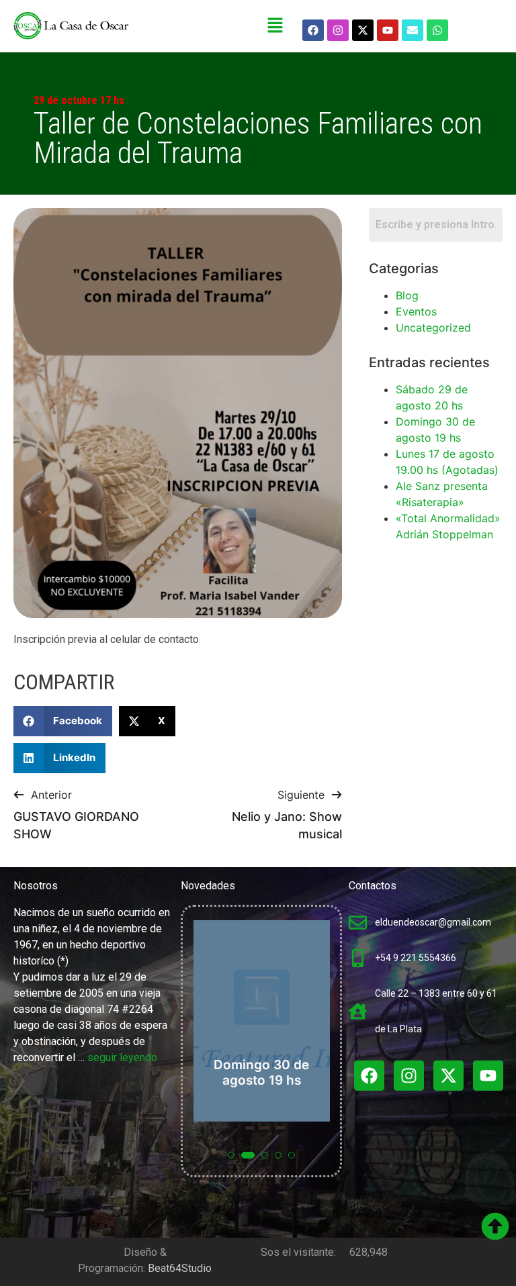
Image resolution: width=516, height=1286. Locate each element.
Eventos (416, 311)
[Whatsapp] (437, 30)
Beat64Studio (180, 1268)
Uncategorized (433, 327)
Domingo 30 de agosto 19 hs (261, 1072)
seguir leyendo (122, 1057)
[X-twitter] (363, 30)
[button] (275, 25)
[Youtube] (387, 30)
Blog (407, 295)
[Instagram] (338, 30)
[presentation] (205, 1048)
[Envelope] (412, 30)
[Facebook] (313, 30)
